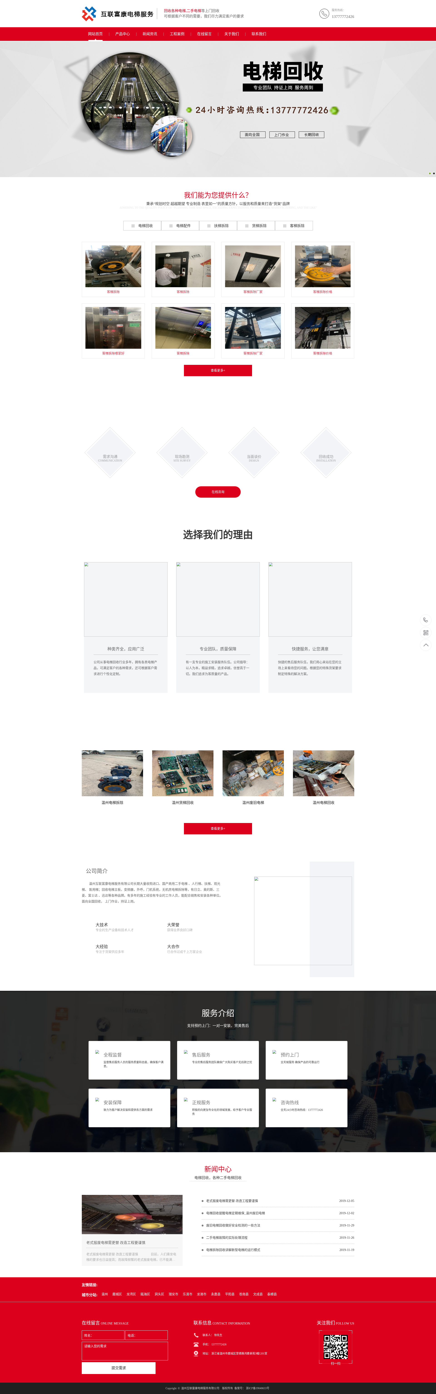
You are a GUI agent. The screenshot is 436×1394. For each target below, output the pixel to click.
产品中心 (122, 34)
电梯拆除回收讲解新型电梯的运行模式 (233, 1250)
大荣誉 (173, 925)
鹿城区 (117, 1294)
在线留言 (204, 34)
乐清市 (187, 1294)
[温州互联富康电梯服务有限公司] (118, 13)
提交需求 (118, 1368)
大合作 (173, 946)
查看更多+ (218, 370)
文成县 (258, 1294)
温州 (105, 1294)
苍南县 (244, 1294)
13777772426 (426, 620)
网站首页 (95, 34)
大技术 (102, 925)
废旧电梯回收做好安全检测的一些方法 (233, 1225)
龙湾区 (131, 1294)
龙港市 (201, 1294)
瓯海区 (145, 1294)
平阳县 (230, 1294)
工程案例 (177, 34)
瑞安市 (173, 1294)
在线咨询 (218, 492)
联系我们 (259, 34)
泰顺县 (272, 1294)
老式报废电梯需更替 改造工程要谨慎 (115, 1243)
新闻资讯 (150, 34)
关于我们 (231, 34)
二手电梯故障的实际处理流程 (227, 1237)
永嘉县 (215, 1294)
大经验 (102, 946)
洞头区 (159, 1294)
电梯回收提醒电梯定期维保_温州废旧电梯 (235, 1213)
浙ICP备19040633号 (257, 1388)
